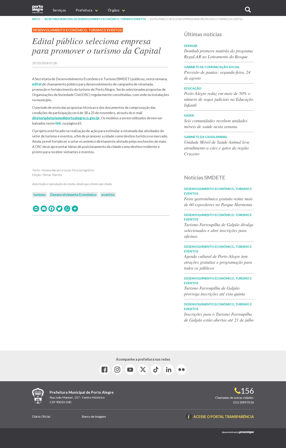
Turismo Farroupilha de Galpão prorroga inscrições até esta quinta (214, 291)
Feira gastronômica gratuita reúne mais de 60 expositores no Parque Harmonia (218, 201)
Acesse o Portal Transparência (223, 417)
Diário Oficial (41, 416)
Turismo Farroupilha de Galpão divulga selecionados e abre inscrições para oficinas (218, 230)
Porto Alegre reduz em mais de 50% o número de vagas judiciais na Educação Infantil (218, 99)
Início (36, 19)
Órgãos (114, 10)
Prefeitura (84, 10)
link (58, 123)
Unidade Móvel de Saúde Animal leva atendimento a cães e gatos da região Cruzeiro (216, 147)
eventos (108, 194)
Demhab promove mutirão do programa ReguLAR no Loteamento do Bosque (218, 53)
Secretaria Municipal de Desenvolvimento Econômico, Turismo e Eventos (95, 19)
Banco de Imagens (94, 416)
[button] (248, 9)
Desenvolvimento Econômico (73, 194)
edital (36, 84)
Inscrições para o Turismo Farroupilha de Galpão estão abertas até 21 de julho (219, 317)
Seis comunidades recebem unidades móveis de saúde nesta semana (215, 123)
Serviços (59, 10)
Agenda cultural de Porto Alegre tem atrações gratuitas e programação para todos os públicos (218, 262)
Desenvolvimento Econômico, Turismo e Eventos (77, 30)
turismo (39, 194)
